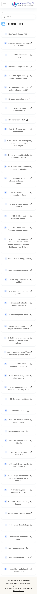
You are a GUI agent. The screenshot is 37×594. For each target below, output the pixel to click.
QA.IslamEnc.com (18, 591)
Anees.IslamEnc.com (24, 588)
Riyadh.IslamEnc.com (18, 586)
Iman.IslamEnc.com (11, 588)
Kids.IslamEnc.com (25, 583)
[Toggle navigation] (4, 4)
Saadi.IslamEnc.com (12, 583)
